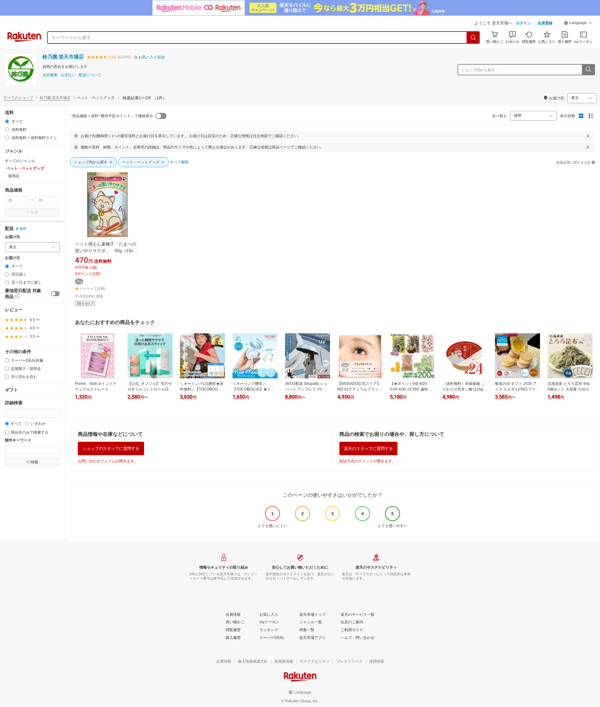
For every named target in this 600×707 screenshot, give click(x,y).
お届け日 (12, 258)
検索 (34, 212)
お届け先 (12, 237)
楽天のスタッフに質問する (368, 448)
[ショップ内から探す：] (588, 70)
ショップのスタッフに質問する (110, 448)
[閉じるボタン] (588, 136)
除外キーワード (18, 440)
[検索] (473, 37)
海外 (23, 229)
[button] (578, 24)
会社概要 (50, 75)
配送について (90, 75)
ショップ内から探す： (480, 70)
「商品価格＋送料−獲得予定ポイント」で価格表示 (110, 116)
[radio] (7, 121)
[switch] (55, 293)
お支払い (68, 75)
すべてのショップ (18, 98)
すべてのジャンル (20, 161)
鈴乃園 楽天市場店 (63, 56)
